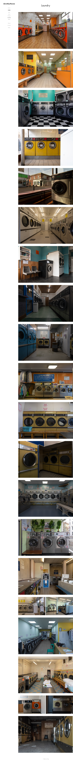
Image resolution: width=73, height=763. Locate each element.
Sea (9, 12)
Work (9, 10)
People (9, 15)
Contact (9, 25)
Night (9, 19)
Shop (9, 27)
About (9, 23)
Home (9, 8)
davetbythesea (9, 4)
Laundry (9, 17)
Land (9, 14)
